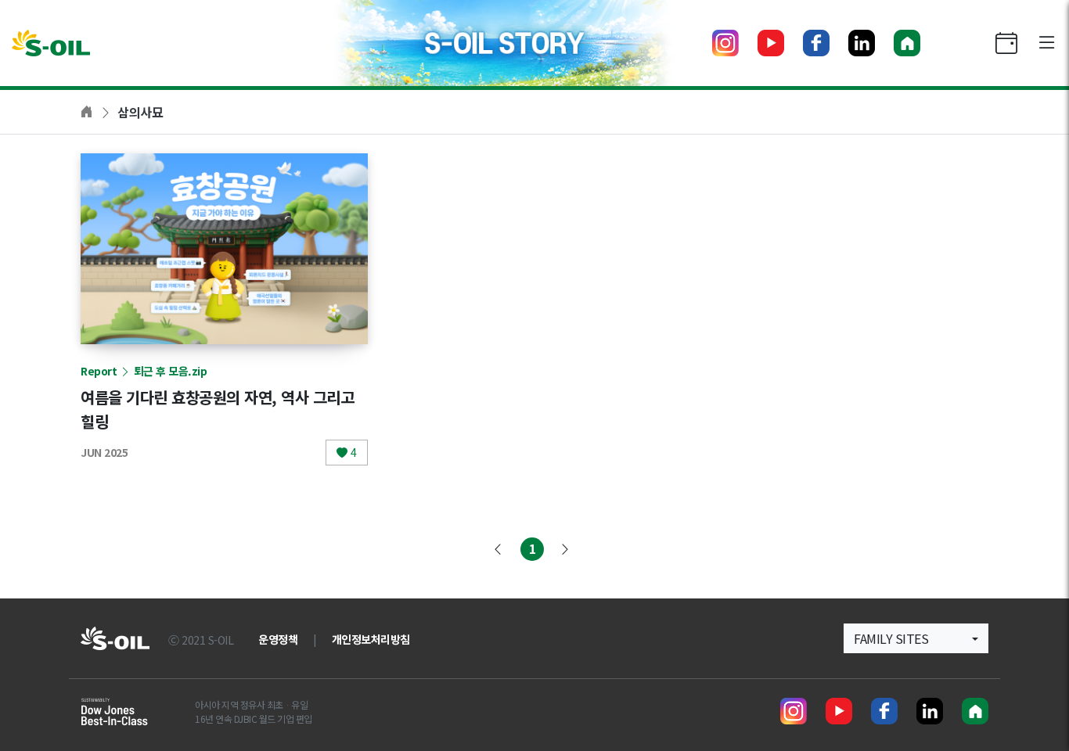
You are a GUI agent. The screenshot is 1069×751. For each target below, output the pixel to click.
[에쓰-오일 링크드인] (861, 43)
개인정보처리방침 (371, 639)
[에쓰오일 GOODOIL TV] (771, 43)
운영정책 (277, 639)
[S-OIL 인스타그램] (725, 43)
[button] (916, 638)
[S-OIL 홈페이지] (907, 43)
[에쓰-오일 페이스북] (816, 43)
